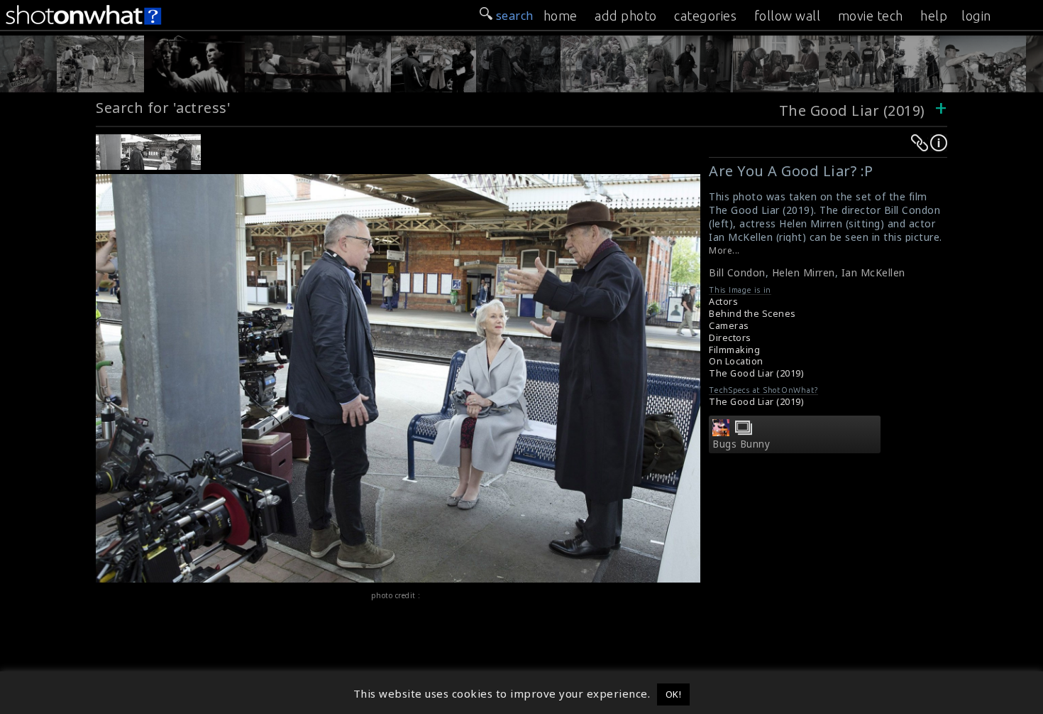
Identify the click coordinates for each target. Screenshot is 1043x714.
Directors (730, 338)
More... (724, 250)
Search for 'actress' (163, 107)
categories (705, 16)
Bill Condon (737, 272)
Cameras (729, 326)
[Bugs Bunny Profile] (720, 432)
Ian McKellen (873, 272)
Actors (723, 302)
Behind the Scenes (752, 314)
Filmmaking (734, 350)
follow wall (787, 16)
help (933, 16)
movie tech (870, 16)
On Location (736, 361)
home (560, 16)
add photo (626, 16)
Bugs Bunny (741, 444)
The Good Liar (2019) (854, 110)
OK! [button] (674, 694)
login (976, 16)
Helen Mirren (803, 272)
